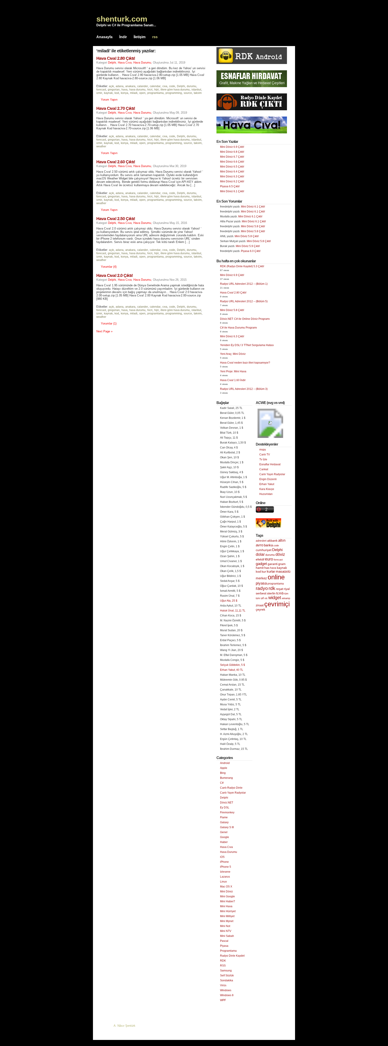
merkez (261, 578)
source (188, 93)
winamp (286, 598)
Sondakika (226, 980)
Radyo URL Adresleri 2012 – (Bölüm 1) (244, 283)
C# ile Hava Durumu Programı (238, 327)
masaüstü (283, 571)
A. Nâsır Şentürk (124, 1025)
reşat (279, 589)
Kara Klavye (266, 489)
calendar (155, 86)
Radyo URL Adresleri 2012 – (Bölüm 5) (244, 301)
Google (224, 837)
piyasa (261, 583)
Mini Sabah (227, 936)
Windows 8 (227, 995)
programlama (155, 93)
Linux (223, 881)
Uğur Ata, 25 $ (228, 600)
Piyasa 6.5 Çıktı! (230, 186)
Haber (224, 842)
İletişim (140, 37)
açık (111, 86)
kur (264, 571)
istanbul (196, 89)
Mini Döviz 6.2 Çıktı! (232, 181)
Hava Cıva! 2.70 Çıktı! (115, 108)
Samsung (226, 970)
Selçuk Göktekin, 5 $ (232, 664)
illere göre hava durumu (175, 89)
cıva (164, 86)
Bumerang (226, 777)
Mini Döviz (226, 891)
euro (269, 559)
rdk (272, 588)
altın (281, 540)
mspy (262, 449)
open (142, 93)
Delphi (112, 62)
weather (101, 146)
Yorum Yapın (109, 99)
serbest (261, 593)
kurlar (271, 571)
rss (155, 37)
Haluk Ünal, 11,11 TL (232, 610)
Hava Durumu (142, 62)
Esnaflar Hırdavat (269, 464)
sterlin (271, 593)
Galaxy (224, 822)
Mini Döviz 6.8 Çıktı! (232, 151)
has (266, 567)
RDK (223, 960)
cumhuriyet (263, 550)
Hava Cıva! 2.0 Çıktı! (114, 275)
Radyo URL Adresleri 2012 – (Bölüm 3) (244, 389)
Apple (223, 768)
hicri (149, 89)
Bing (223, 773)
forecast (101, 89)
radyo (262, 588)
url (262, 598)
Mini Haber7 (227, 901)
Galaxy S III (227, 827)
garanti (273, 564)
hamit (260, 567)
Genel (223, 832)
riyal (287, 589)
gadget (261, 564)
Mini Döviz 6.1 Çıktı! (232, 191)
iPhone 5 (225, 866)
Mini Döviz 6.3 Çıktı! (232, 176)
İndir (123, 37)
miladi (133, 93)
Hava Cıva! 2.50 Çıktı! (115, 218)
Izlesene (225, 871)
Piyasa (224, 945)
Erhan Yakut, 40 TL (231, 669)
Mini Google (227, 896)
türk (258, 598)
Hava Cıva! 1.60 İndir (233, 380)
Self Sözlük (227, 975)
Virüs (223, 985)
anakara (130, 86)
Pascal (224, 940)
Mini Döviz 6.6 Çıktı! (232, 161)
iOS (222, 856)
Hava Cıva (125, 62)
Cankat (263, 469)
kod (117, 93)
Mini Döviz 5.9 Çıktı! (248, 246)
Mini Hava (226, 906)
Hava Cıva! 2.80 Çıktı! (115, 58)
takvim (198, 93)
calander (142, 86)
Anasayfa (104, 37)
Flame (224, 817)
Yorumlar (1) (109, 323)
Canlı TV (264, 454)
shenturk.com (121, 19)
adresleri (261, 540)
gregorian (114, 89)
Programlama (228, 950)
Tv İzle (263, 459)
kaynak (108, 93)
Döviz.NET (226, 802)
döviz (280, 554)
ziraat (260, 605)
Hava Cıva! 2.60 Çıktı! (115, 161)
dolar (260, 554)
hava (124, 89)
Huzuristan (266, 494)
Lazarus (225, 876)
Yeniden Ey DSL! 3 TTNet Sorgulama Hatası (247, 345)
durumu (191, 86)
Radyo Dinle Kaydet (232, 955)
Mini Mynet (226, 921)
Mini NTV (225, 931)
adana (119, 86)
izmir (99, 93)
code (172, 86)
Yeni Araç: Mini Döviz (233, 353)
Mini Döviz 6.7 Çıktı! (232, 156)
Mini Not (225, 926)
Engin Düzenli (268, 479)
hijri (156, 89)
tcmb (280, 593)
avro (259, 545)
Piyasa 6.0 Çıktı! (250, 251)
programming (173, 93)
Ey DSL (224, 807)
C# (222, 782)
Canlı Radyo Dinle (231, 787)
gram (282, 564)
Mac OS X (226, 886)
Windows (225, 990)
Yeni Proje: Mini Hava (233, 371)
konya (124, 93)
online (276, 577)
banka (268, 545)
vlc (266, 598)
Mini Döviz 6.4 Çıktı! (232, 171)
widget (274, 597)
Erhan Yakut (266, 484)
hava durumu (137, 89)
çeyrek (260, 609)
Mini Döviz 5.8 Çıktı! (253, 226)
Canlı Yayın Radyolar (233, 792)
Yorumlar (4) (109, 266)
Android (225, 763)
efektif (260, 559)
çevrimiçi (277, 604)
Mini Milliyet (227, 916)
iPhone (224, 861)
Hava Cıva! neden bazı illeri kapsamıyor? (245, 362)
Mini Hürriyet (228, 911)
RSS (223, 965)
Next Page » (104, 331)
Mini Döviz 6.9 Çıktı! (232, 146)
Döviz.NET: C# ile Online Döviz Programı (245, 318)
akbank (272, 540)
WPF (223, 1000)
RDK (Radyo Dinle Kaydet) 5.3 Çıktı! (242, 266)
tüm (286, 593)
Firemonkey (227, 812)
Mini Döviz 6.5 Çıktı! (232, 166)
